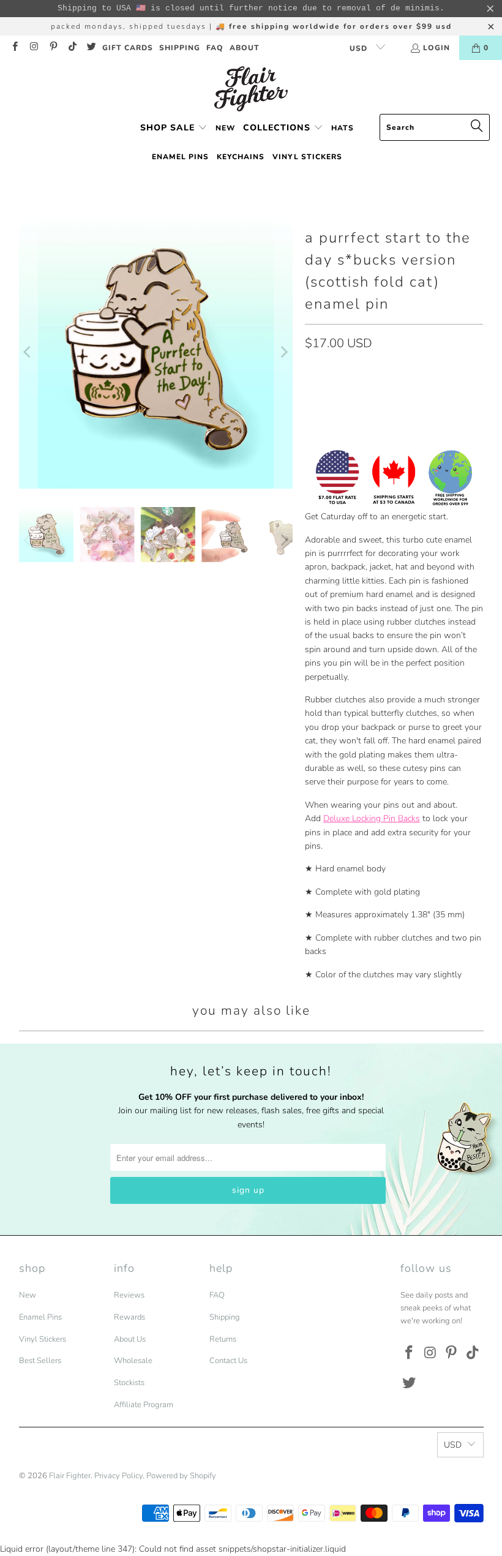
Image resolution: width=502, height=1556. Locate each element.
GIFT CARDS (127, 48)
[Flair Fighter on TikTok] (72, 48)
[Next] (283, 352)
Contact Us (228, 1360)
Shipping (224, 1317)
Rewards (129, 1317)
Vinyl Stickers (42, 1339)
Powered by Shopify (181, 1475)
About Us (130, 1339)
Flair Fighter (70, 1475)
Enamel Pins (40, 1317)
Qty (311, 369)
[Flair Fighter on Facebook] (14, 48)
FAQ (214, 48)
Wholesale (133, 1360)
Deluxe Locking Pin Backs (371, 818)
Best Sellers (40, 1360)
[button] (174, 128)
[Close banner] (490, 8)
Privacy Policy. (119, 1475)
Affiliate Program (143, 1404)
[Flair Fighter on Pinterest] (53, 48)
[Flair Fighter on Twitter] (91, 48)
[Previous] (28, 352)
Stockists (129, 1382)
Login (436, 48)
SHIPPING (179, 48)
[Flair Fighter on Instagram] (33, 48)
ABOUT (245, 48)
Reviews (129, 1295)
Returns (222, 1339)
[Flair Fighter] (251, 90)
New (27, 1295)
